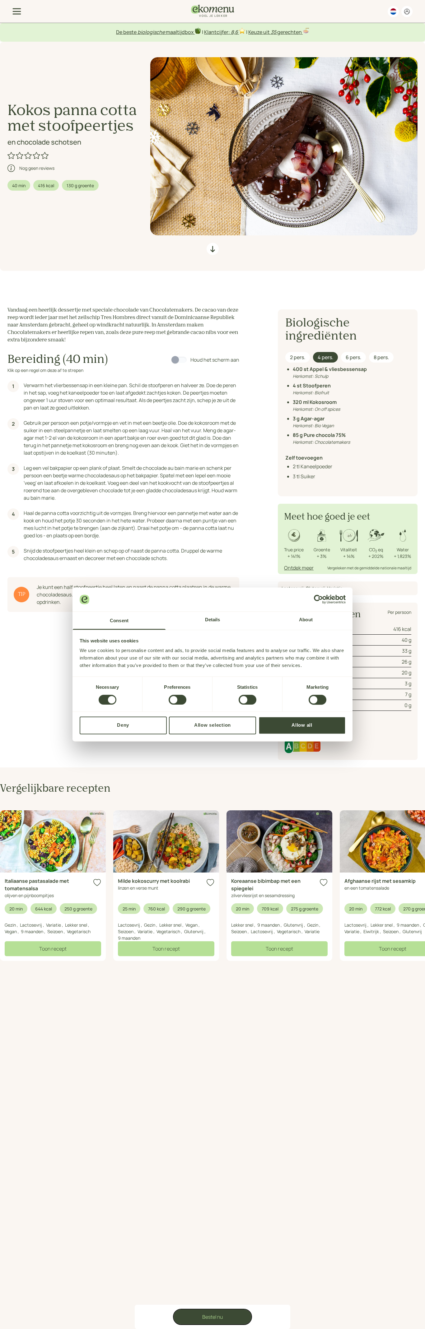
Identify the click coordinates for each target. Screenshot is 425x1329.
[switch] (177, 700)
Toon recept (53, 948)
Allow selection (212, 725)
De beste (127, 32)
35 (273, 32)
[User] (407, 11)
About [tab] (306, 619)
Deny (123, 725)
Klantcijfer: (217, 32)
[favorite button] (97, 882)
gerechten (289, 32)
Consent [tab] (119, 620)
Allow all (302, 725)
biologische (151, 32)
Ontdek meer (299, 567)
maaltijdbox (180, 32)
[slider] (28, 155)
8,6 (234, 32)
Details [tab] (212, 619)
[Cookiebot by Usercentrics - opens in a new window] (318, 599)
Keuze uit (259, 32)
